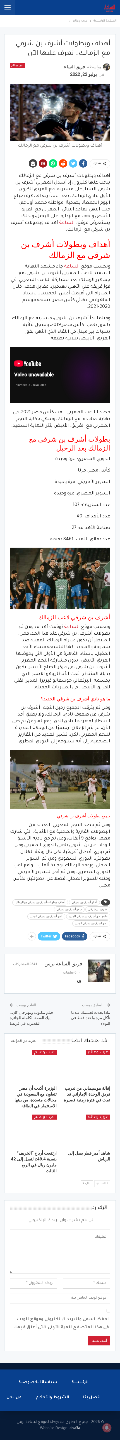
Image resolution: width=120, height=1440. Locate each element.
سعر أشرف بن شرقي (69, 909)
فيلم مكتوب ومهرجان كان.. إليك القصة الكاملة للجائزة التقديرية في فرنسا (31, 1018)
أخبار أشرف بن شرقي (84, 902)
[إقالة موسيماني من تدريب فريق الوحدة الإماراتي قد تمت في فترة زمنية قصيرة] (86, 1066)
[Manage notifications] (106, 1427)
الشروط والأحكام (52, 1398)
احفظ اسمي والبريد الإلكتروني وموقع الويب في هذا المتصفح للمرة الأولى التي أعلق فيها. (61, 1323)
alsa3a (74, 1428)
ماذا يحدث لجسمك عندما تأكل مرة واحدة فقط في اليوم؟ (90, 1018)
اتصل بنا (91, 1398)
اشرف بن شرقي (97, 909)
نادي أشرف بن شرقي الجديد (46, 916)
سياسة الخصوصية (37, 1382)
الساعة (67, 223)
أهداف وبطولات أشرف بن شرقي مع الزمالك (40, 902)
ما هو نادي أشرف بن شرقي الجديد (88, 916)
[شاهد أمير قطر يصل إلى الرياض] (86, 1131)
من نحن (13, 1398)
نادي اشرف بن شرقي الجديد (91, 923)
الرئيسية (79, 1382)
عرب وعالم (17, 65)
